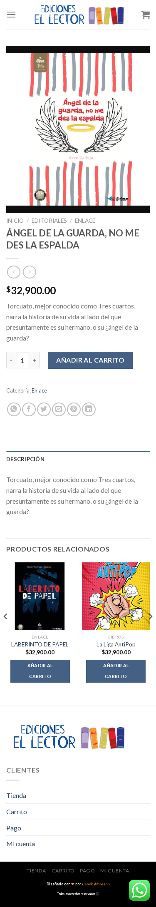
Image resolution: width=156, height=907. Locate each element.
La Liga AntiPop (116, 644)
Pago (13, 828)
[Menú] (11, 14)
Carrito (16, 811)
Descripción (25, 459)
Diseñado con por (78, 884)
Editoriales (49, 220)
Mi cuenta (20, 843)
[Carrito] (145, 14)
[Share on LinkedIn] (89, 409)
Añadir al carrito (90, 360)
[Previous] (6, 633)
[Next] (150, 633)
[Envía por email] (59, 409)
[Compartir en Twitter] (44, 409)
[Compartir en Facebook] (29, 409)
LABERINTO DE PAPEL (40, 644)
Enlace (85, 220)
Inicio (15, 220)
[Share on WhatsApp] (14, 409)
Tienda (16, 795)
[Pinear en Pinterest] (74, 409)
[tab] (78, 459)
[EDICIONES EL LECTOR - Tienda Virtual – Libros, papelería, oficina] (78, 14)
